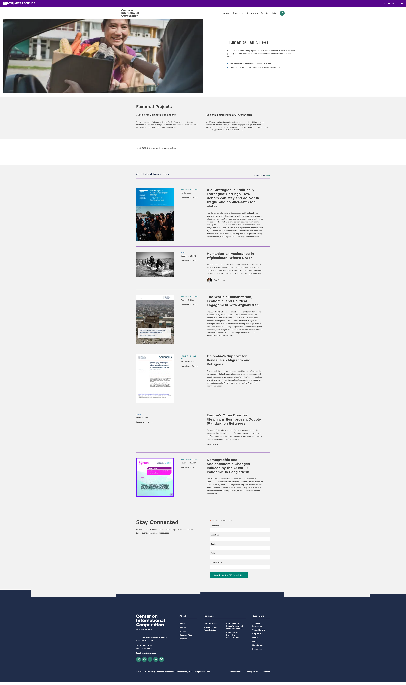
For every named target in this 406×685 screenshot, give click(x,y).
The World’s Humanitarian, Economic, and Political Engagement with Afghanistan (233, 301)
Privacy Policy (252, 672)
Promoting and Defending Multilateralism (232, 635)
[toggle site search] (282, 13)
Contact (183, 639)
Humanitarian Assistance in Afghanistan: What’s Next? (230, 255)
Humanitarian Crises (189, 198)
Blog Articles (257, 634)
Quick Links (258, 616)
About (226, 13)
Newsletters (257, 645)
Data (274, 13)
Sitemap (266, 672)
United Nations (258, 630)
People (182, 624)
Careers (183, 631)
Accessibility (235, 672)
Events (264, 13)
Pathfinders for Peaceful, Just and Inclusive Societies (234, 626)
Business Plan (186, 635)
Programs (238, 13)
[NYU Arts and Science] (19, 3)
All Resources (259, 175)
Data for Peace (210, 624)
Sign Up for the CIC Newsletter (229, 575)
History (183, 627)
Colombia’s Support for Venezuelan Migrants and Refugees (228, 360)
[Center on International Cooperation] (135, 13)
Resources (252, 13)
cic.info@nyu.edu (149, 653)
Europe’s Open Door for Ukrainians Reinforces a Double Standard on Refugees (234, 419)
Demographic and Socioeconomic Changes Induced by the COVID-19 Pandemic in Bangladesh (228, 466)
